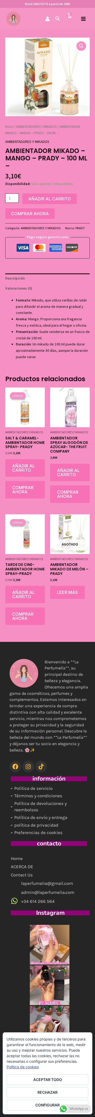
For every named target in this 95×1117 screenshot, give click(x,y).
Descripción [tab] (15, 278)
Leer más (67, 592)
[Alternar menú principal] (83, 18)
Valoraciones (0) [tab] (18, 288)
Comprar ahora (30, 213)
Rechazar (47, 1092)
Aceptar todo (47, 1079)
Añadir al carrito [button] (23, 468)
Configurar (47, 1105)
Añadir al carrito (49, 198)
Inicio (9, 126)
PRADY (79, 228)
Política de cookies (23, 1067)
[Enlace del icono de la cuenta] (47, 18)
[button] (57, 18)
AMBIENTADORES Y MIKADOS (36, 126)
